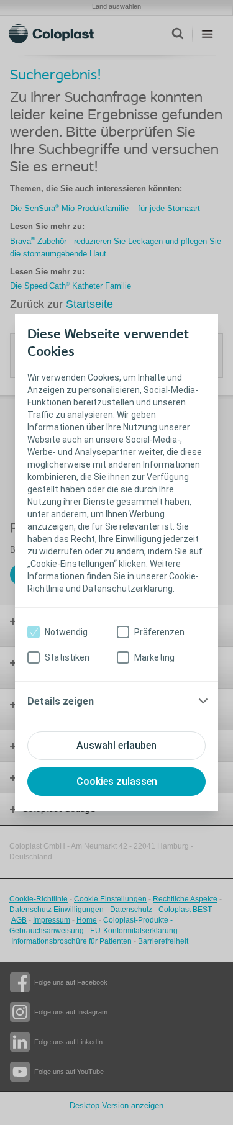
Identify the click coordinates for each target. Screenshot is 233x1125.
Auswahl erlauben (116, 745)
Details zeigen (60, 701)
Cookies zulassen (116, 781)
